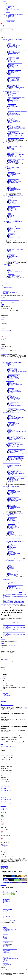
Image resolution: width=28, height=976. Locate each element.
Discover (12, 90)
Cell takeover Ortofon (10, 15)
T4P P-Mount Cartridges (13, 75)
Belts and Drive (11, 95)
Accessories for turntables (11, 93)
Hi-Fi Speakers (11, 172)
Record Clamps (11, 101)
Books (9, 258)
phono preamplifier (10, 746)
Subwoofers (10, 175)
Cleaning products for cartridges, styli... (16, 97)
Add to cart (3, 667)
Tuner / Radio (11, 233)
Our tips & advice (6, 696)
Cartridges (5, 951)
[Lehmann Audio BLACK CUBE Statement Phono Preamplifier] (15, 623)
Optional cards (11, 215)
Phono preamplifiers (7, 947)
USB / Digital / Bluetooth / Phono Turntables (17, 50)
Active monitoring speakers (14, 173)
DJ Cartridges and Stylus (13, 80)
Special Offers (11, 274)
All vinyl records (11, 109)
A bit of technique (6, 952)
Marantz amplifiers (12, 208)
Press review (5, 963)
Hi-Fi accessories (11, 217)
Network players (11, 229)
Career (4, 961)
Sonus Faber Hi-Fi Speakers (14, 183)
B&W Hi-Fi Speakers (12, 180)
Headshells (10, 81)
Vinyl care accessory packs (13, 131)
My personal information (8, 941)
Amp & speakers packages (13, 179)
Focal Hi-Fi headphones (13, 190)
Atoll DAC (10, 235)
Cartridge (5, 927)
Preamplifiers (11, 202)
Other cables (10, 155)
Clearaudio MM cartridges (13, 85)
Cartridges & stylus (10, 72)
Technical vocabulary (5, 808)
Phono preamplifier (10, 59)
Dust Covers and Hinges (13, 99)
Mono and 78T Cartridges (13, 79)
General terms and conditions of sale (10, 958)
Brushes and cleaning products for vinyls (16, 128)
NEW (9, 40)
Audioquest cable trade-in (11, 21)
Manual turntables (12, 44)
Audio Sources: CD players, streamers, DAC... (12, 221)
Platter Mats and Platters (13, 100)
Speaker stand (11, 177)
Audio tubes (10, 214)
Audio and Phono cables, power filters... (11, 142)
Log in (3, 328)
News (9, 43)
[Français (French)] (3, 25)
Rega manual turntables (13, 56)
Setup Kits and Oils (12, 104)
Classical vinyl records (13, 120)
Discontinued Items (12, 272)
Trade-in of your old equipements (12, 9)
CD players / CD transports (14, 228)
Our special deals (6, 264)
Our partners (5, 960)
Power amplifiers (11, 201)
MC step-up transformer (13, 65)
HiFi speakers (8, 169)
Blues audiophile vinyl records (14, 116)
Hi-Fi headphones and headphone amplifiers (15, 184)
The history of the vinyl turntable (10, 949)
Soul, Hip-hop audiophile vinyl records (16, 115)
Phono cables (11, 148)
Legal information (6, 957)
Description (5, 693)
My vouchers (6, 942)
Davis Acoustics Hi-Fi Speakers (14, 181)
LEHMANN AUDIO (11, 645)
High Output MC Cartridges (14, 78)
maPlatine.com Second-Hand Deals (15, 271)
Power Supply (11, 67)
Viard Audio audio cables (13, 162)
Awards (4, 694)
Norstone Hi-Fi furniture (13, 260)
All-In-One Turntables (12, 48)
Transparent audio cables (13, 161)
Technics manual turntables (13, 57)
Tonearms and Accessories (13, 102)
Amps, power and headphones (9, 929)
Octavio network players (13, 238)
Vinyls (7, 107)
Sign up (2, 334)
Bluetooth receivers (12, 231)
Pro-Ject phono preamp (13, 71)
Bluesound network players (14, 237)
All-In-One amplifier (12, 203)
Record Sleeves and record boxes (15, 129)
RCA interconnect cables (13, 150)
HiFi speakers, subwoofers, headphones (11, 167)
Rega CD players (11, 236)
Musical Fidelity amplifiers (13, 210)
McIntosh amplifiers (12, 209)
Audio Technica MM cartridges (14, 84)
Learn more (7, 659)
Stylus (9, 82)
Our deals (5, 931)
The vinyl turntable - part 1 (8, 946)
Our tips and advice (10, 6)
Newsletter (8, 12)
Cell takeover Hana (10, 16)
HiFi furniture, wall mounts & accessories (11, 244)
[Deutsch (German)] (3, 26)
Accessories (5, 928)
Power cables (11, 158)
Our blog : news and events (11, 5)
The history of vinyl (7, 950)
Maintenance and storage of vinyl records (14, 124)
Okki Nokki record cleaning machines (16, 138)
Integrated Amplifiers (10, 197)
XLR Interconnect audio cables (14, 152)
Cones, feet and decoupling (14, 106)
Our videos (8, 7)
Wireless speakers (12, 174)
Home (2, 604)
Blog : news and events (8, 287)
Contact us (3, 317)
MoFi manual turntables (13, 53)
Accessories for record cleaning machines (16, 127)
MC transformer (6, 953)
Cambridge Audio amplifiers (14, 206)
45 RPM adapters (11, 132)
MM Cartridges (11, 74)
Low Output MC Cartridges (14, 77)
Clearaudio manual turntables (14, 52)
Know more (3, 643)
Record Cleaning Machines (14, 126)
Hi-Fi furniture (11, 216)
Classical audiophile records (14, 114)
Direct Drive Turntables (13, 47)
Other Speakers (11, 176)
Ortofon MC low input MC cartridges (16, 87)
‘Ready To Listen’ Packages (14, 51)
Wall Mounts (11, 105)
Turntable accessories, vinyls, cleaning (11, 91)
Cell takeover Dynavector (11, 18)
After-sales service (7, 964)
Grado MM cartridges (12, 86)
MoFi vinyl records (12, 122)
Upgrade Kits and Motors (13, 98)
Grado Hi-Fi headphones (13, 192)
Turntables (8, 41)
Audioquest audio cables (13, 160)
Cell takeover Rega (10, 17)
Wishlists (3, 669)
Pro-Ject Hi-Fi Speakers (13, 182)
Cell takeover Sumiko (10, 20)
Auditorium (8, 10)
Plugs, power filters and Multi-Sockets (16, 159)
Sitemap (4, 965)
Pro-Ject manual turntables (13, 54)
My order (5, 937)
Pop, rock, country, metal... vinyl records (16, 118)
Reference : (3, 665)
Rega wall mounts (12, 261)
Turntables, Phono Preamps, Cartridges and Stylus (13, 39)
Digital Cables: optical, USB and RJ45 (16, 154)
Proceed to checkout (5, 354)
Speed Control (11, 66)
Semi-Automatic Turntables (14, 45)
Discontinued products (7, 932)
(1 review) (3, 639)
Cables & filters (6, 930)
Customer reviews (7, 695)
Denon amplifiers (11, 207)
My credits (5, 938)
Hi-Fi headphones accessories (14, 189)
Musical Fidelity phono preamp (14, 70)
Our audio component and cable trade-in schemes (13, 14)
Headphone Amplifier (12, 188)
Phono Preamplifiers (12, 61)
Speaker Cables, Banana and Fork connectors (17, 156)
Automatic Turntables (12, 46)
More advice (3, 885)
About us (5, 1)
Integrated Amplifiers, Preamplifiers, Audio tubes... (13, 195)
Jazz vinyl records (12, 119)
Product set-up (9, 8)
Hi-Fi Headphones (12, 187)
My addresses (6, 939)
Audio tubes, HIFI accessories (12, 211)
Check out (3, 348)
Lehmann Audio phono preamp (14, 68)
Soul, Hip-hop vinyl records (14, 121)
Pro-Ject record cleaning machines (15, 139)
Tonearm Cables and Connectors (15, 149)
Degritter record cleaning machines (15, 136)
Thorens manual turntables (13, 58)
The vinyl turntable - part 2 (8, 945)
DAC (9, 230)
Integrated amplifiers (12, 200)
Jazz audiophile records (13, 113)
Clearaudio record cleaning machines (16, 135)
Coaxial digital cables (12, 153)
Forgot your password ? (6, 330)
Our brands (5, 934)
